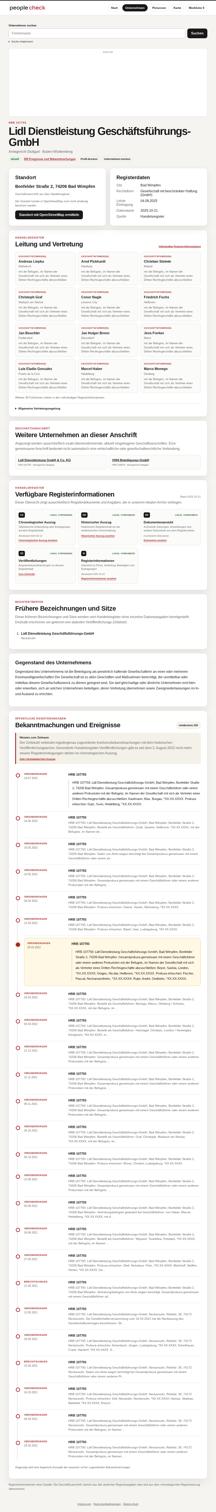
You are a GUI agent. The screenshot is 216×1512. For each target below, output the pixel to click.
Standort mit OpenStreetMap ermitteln (49, 215)
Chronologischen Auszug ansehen (38, 540)
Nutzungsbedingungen (107, 1504)
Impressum (84, 1504)
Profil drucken (89, 159)
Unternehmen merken (117, 159)
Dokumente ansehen (155, 540)
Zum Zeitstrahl (27, 574)
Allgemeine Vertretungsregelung (39, 408)
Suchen (197, 33)
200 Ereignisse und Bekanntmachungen (50, 159)
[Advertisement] (108, 84)
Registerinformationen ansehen (98, 578)
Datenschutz (131, 1504)
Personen (159, 8)
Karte (177, 8)
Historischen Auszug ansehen (98, 536)
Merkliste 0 (196, 8)
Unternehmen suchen (22, 25)
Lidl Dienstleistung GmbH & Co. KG (44, 460)
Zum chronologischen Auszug (37, 759)
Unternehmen (135, 8)
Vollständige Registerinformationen (180, 246)
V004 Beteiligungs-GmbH (130, 460)
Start (114, 8)
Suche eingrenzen (22, 41)
